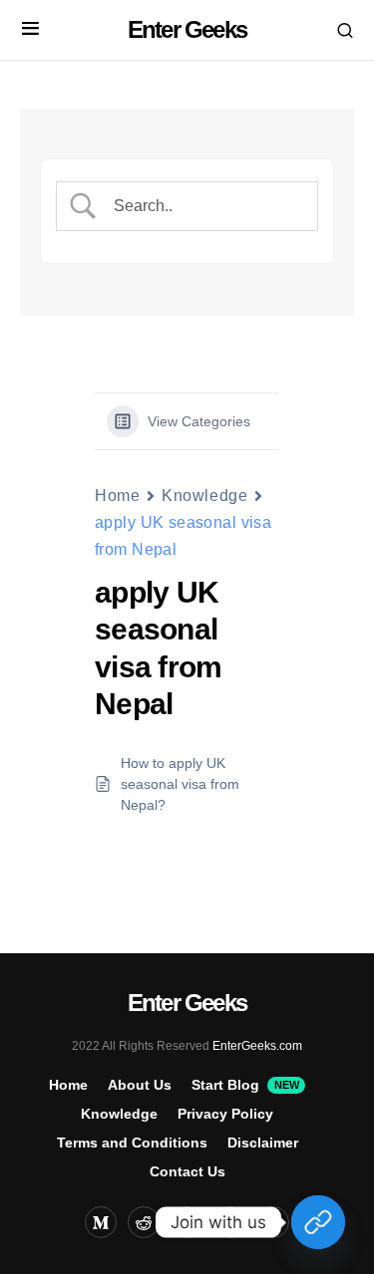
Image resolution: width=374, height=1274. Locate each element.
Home (117, 495)
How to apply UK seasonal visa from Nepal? (180, 784)
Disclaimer (262, 1142)
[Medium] (101, 1222)
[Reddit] (144, 1222)
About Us (140, 1085)
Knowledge (204, 495)
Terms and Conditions (132, 1142)
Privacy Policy (225, 1114)
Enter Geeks (187, 29)
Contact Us (187, 1171)
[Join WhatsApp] (318, 1222)
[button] (30, 30)
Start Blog (244, 1085)
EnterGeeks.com (257, 1046)
